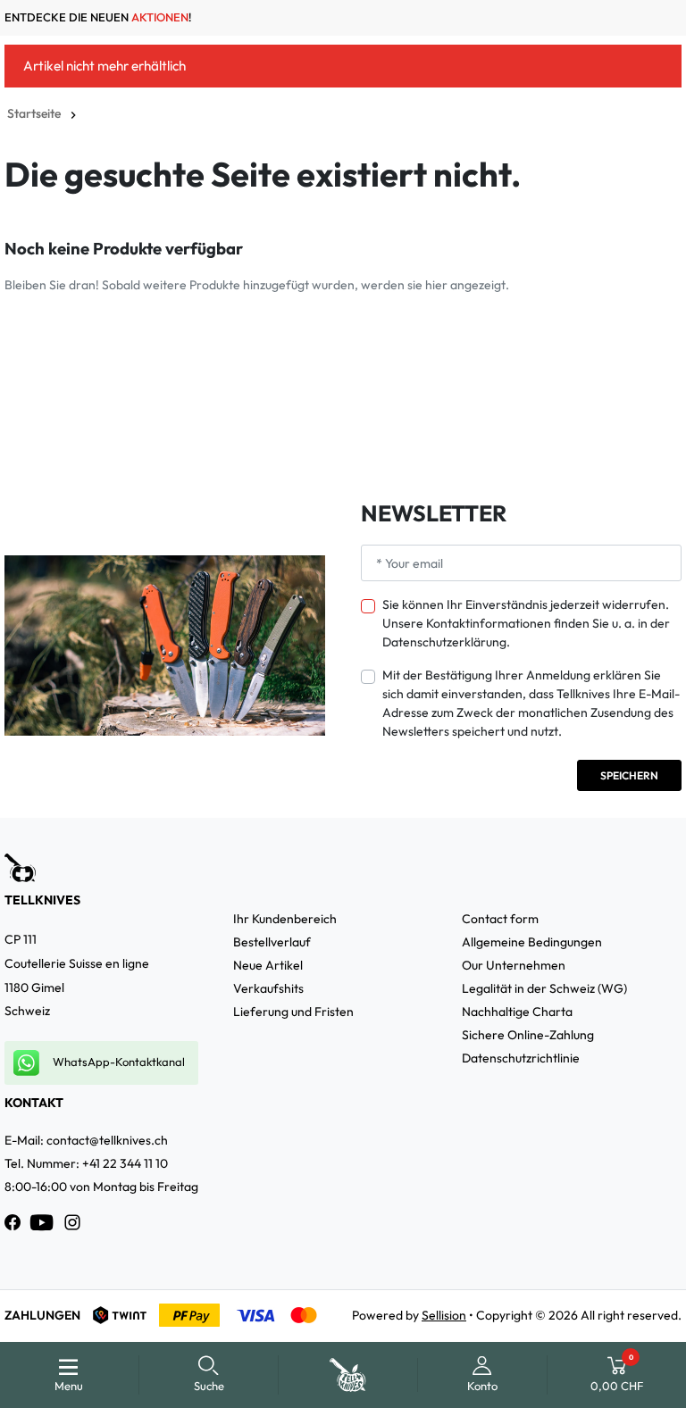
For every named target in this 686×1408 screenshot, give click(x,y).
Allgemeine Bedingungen (532, 942)
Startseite (34, 113)
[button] (209, 1375)
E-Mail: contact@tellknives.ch (86, 1140)
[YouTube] (41, 1222)
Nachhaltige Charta (517, 1012)
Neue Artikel (268, 965)
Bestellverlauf (272, 942)
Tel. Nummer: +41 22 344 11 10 (86, 1163)
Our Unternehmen (513, 965)
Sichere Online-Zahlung (528, 1035)
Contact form (500, 919)
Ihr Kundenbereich (285, 919)
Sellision (444, 1315)
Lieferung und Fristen (293, 1012)
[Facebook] (12, 1222)
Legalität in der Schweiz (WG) (544, 988)
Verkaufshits (268, 988)
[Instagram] (72, 1222)
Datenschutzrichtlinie (521, 1058)
